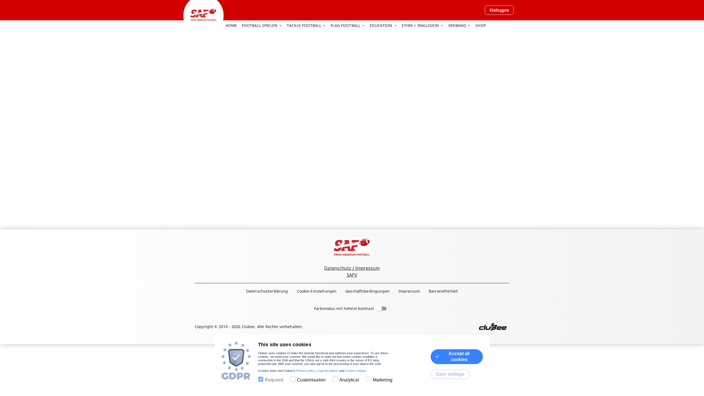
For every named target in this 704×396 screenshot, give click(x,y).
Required (274, 380)
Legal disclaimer (327, 370)
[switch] (379, 308)
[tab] (234, 25)
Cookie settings (355, 370)
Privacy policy (305, 370)
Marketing (382, 380)
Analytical (349, 380)
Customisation (311, 380)
